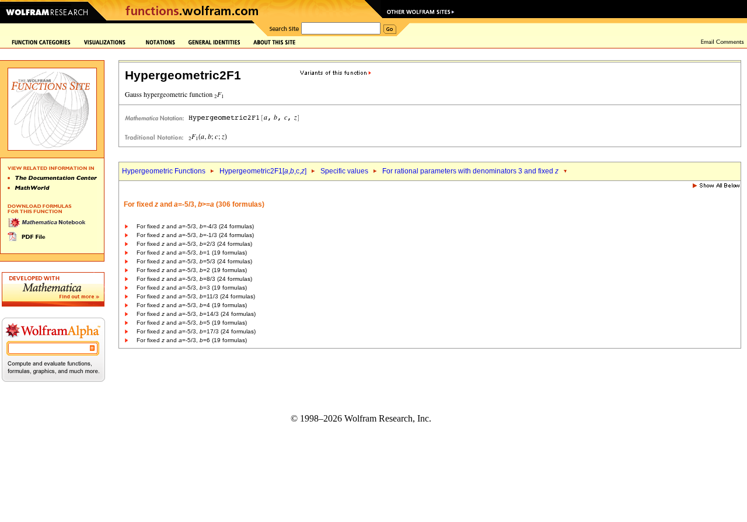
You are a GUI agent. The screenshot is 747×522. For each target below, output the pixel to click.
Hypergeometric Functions (163, 171)
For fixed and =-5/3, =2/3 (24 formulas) (194, 244)
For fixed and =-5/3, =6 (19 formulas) (192, 340)
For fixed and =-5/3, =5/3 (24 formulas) (194, 261)
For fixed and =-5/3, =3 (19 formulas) (192, 287)
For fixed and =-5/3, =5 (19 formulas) (192, 322)
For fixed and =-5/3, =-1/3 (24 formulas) (195, 235)
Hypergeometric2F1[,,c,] (262, 171)
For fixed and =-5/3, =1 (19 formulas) (192, 252)
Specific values (344, 171)
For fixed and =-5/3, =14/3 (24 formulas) (196, 314)
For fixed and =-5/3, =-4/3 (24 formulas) (195, 226)
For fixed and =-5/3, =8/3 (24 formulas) (194, 279)
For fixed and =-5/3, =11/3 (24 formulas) (196, 296)
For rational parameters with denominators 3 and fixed (470, 171)
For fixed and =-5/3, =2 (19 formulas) (192, 270)
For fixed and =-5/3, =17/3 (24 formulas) (196, 331)
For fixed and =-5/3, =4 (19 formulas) (192, 305)
